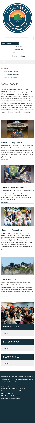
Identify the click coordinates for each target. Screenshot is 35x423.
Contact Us (18, 46)
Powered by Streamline (8, 398)
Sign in (18, 398)
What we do (5, 68)
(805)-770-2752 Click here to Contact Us (13, 388)
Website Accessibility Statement (11, 396)
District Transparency (7, 393)
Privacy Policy (5, 386)
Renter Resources (9, 80)
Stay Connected (18, 53)
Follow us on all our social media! (11, 391)
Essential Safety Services (11, 71)
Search (30, 39)
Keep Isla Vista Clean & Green (12, 74)
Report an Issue (18, 49)
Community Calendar (18, 56)
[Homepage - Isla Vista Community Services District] (17, 19)
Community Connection (11, 77)
